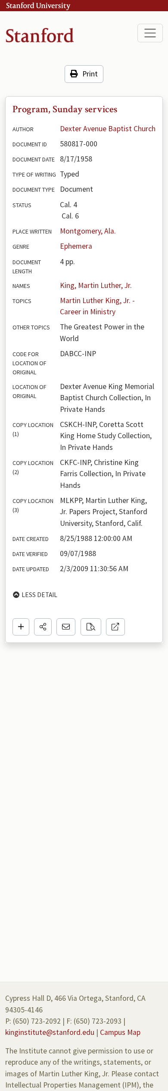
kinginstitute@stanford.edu (49, 1032)
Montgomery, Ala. (88, 231)
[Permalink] (115, 627)
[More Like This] (91, 627)
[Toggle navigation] (150, 33)
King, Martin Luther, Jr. (96, 285)
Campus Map (120, 1032)
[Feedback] (65, 627)
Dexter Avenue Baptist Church (108, 128)
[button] (43, 627)
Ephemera (76, 246)
